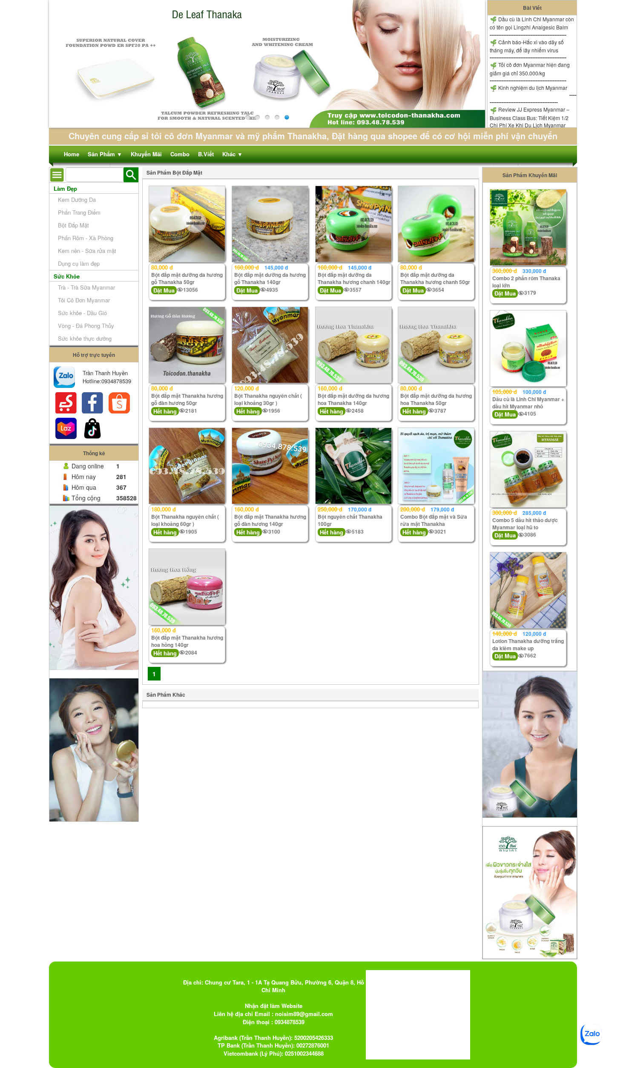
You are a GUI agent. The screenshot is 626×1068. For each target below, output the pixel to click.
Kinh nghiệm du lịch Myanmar (532, 87)
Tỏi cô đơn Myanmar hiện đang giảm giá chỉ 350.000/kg (530, 68)
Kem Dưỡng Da (77, 199)
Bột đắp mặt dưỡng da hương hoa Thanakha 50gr (436, 399)
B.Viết (206, 154)
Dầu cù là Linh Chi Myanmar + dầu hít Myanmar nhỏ (528, 402)
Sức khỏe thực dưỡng (85, 338)
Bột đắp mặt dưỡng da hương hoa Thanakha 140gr (353, 399)
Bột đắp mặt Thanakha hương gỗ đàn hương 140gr (270, 520)
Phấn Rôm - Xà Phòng (85, 238)
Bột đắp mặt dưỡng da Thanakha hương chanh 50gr (435, 278)
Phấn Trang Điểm (79, 212)
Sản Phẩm (105, 154)
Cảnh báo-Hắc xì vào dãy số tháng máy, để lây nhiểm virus (527, 46)
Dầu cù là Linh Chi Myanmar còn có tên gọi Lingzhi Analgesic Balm (532, 23)
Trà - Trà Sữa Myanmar (86, 287)
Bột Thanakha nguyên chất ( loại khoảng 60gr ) (185, 520)
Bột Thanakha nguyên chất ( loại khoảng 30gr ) (268, 399)
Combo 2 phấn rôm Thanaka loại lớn (526, 281)
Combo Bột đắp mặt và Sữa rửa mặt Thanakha (433, 520)
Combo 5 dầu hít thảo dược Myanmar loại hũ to (525, 523)
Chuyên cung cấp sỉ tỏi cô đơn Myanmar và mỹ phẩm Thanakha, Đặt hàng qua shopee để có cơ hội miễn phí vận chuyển (313, 135)
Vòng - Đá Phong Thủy (86, 326)
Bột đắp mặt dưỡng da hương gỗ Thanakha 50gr (187, 278)
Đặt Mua (164, 290)
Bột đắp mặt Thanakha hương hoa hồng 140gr (187, 641)
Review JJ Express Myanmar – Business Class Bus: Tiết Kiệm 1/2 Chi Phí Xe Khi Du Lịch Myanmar (529, 117)
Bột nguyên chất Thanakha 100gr (350, 520)
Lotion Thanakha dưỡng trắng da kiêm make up (528, 644)
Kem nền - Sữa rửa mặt (87, 251)
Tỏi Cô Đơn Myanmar (84, 300)
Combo (180, 154)
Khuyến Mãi (146, 154)
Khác (232, 154)
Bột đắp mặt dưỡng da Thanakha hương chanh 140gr (354, 278)
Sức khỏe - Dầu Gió (82, 313)
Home (71, 154)
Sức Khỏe (67, 276)
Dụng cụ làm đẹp (79, 263)
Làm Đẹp (65, 188)
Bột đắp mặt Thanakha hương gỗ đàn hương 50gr (187, 399)
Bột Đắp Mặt (73, 225)
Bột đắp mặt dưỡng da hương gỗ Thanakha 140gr (270, 278)
